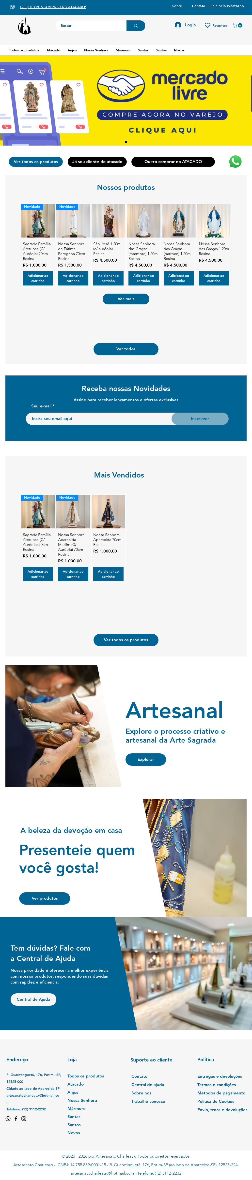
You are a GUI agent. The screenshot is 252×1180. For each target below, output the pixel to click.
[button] (238, 25)
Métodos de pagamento (221, 1092)
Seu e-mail (41, 406)
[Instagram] (24, 1119)
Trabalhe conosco (148, 1101)
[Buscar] (135, 25)
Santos (74, 1124)
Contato (139, 1076)
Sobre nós (141, 1092)
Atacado (75, 1084)
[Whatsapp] (8, 1119)
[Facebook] (16, 1119)
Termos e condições (216, 1084)
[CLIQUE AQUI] (126, 101)
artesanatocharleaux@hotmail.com (102, 1173)
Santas (73, 1116)
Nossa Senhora (82, 1100)
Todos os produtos (85, 1076)
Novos (73, 1132)
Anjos (72, 1092)
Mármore (76, 1108)
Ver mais (126, 298)
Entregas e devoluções (219, 1076)
